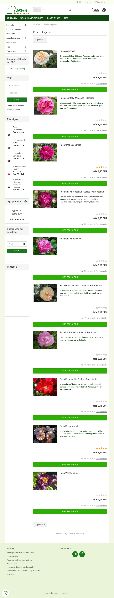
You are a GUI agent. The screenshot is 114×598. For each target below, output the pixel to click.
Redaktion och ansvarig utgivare (19, 560)
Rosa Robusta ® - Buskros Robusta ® (78, 379)
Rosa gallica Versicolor (71, 238)
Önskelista (101, 2)
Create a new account (15, 106)
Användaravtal (12, 556)
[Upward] (106, 594)
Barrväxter (10, 25)
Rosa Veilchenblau (69, 473)
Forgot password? (14, 110)
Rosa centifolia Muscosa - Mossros (77, 98)
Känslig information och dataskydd (20, 553)
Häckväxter (10, 34)
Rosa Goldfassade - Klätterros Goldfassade (81, 285)
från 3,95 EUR (17, 219)
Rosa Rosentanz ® (69, 426)
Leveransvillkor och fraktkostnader (25, 18)
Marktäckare (11, 42)
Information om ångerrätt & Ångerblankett (23, 571)
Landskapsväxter (13, 38)
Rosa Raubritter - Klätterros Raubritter (78, 332)
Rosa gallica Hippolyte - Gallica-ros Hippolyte (82, 191)
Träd (8, 47)
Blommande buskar (14, 29)
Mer (66, 18)
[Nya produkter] (25, 201)
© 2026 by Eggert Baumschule (57, 593)
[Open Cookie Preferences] (5, 593)
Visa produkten (70, 90)
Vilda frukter (11, 51)
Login (88, 2)
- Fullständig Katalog (17, 69)
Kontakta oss (53, 18)
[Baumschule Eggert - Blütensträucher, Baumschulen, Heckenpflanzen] (18, 9)
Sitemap (10, 574)
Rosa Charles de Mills (70, 145)
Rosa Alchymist (67, 51)
